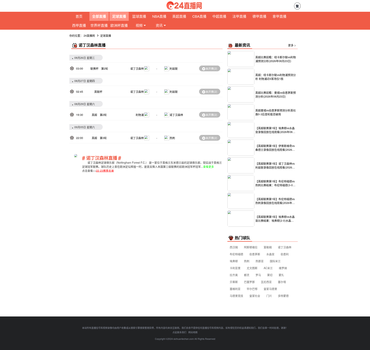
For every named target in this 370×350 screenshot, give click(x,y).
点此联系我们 (179, 332)
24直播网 (89, 35)
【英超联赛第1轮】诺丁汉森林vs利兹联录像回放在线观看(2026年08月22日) (275, 165)
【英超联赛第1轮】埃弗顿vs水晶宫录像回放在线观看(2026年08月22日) (275, 130)
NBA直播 (159, 16)
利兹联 (174, 68)
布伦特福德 (236, 254)
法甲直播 (239, 16)
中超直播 (219, 16)
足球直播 (119, 16)
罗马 (258, 275)
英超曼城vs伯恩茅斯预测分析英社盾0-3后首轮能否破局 (275, 112)
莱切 (269, 275)
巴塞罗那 (249, 282)
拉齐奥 (234, 275)
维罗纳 (283, 268)
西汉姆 (234, 247)
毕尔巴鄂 (252, 289)
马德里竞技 (236, 296)
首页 (79, 16)
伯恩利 (285, 254)
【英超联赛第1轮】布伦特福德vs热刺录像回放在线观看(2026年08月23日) (275, 201)
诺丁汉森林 (137, 68)
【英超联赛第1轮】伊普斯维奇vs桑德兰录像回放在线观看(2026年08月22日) (275, 147)
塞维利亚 (235, 289)
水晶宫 (270, 254)
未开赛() (211, 68)
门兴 (269, 296)
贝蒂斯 (234, 282)
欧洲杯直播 (119, 25)
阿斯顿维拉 (250, 247)
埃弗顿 (234, 261)
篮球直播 (139, 16)
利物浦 (140, 115)
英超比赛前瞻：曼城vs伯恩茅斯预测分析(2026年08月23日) (275, 94)
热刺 (172, 138)
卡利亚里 (235, 268)
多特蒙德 (283, 296)
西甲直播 (79, 25)
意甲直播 (279, 16)
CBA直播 (199, 16)
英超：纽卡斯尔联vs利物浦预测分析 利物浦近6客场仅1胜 (275, 77)
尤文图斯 (252, 268)
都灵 (246, 275)
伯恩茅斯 (254, 254)
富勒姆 (268, 247)
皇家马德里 (270, 289)
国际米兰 (275, 261)
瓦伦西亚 (266, 282)
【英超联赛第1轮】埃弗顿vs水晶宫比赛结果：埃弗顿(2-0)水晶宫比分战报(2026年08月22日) (275, 218)
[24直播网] (184, 5)
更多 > (292, 45)
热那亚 (260, 261)
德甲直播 (259, 16)
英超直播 (179, 16)
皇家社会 (254, 296)
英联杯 (98, 91)
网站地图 (193, 332)
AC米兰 (268, 268)
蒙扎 (281, 275)
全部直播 (99, 16)
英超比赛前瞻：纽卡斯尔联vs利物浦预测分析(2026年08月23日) (275, 59)
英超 (94, 115)
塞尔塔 (282, 282)
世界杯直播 (99, 25)
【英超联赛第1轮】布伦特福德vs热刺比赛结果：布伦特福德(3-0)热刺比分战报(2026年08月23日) (275, 183)
